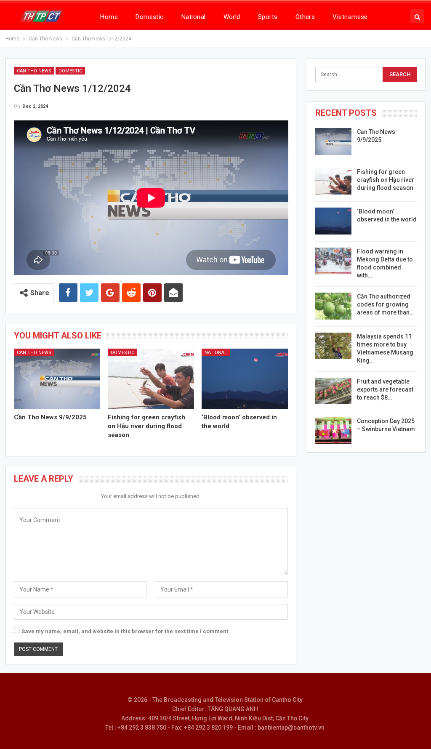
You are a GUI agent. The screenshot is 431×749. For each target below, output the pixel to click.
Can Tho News (34, 71)
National (193, 17)
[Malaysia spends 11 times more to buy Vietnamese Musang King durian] (333, 346)
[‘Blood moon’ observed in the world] (245, 379)
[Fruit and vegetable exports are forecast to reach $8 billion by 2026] (333, 391)
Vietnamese (350, 17)
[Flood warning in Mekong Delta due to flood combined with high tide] (333, 261)
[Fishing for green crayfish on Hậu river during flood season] (151, 379)
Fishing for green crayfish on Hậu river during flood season (385, 179)
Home (109, 17)
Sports (268, 17)
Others (305, 17)
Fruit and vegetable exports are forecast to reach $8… (385, 389)
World (231, 17)
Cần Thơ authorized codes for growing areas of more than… (385, 304)
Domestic (150, 17)
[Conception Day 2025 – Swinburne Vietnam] (333, 430)
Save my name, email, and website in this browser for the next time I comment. (125, 631)
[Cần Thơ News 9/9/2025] (57, 379)
